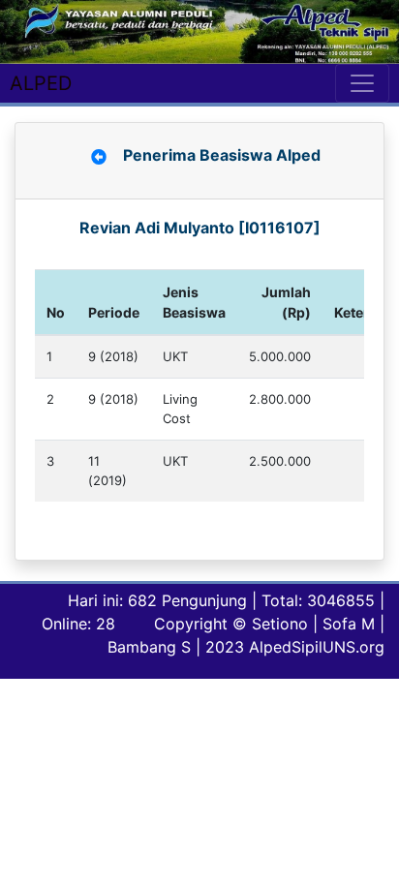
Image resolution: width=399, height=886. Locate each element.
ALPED (41, 83)
